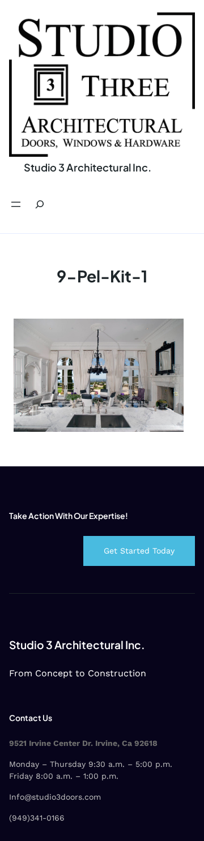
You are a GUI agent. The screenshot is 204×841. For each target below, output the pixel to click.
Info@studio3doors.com (55, 796)
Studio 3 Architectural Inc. (87, 167)
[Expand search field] (40, 204)
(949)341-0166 (37, 817)
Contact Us (30, 718)
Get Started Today (139, 550)
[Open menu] (16, 204)
